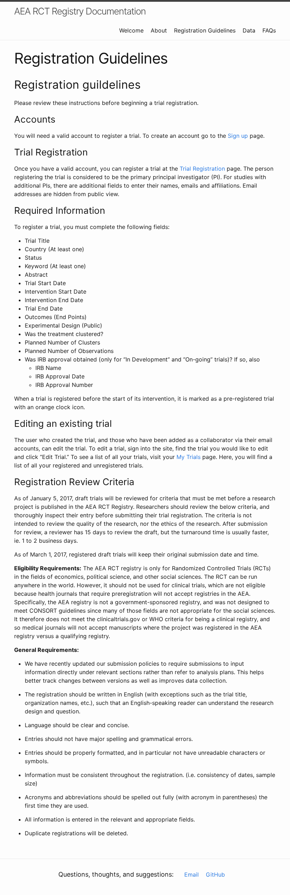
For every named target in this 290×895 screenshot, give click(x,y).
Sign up (238, 135)
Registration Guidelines (205, 30)
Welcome (131, 30)
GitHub (215, 874)
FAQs (269, 30)
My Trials (188, 456)
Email (191, 874)
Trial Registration (202, 168)
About (159, 30)
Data (249, 30)
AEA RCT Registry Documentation (80, 11)
